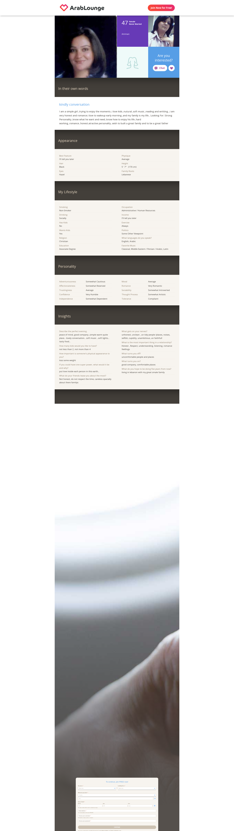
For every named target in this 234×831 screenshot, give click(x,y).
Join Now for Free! (161, 7)
